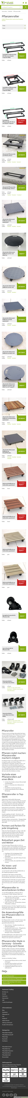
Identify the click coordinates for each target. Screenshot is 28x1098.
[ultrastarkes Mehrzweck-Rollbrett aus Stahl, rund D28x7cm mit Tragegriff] (14, 374)
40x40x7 (14, 226)
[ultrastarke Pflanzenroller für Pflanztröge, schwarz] (14, 176)
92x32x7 (14, 195)
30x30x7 (9, 226)
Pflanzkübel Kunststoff (7, 1034)
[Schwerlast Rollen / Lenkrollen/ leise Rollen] (14, 670)
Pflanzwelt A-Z (5, 1014)
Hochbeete (5, 1041)
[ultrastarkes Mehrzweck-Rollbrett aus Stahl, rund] (14, 341)
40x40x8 (14, 457)
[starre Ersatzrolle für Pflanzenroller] (14, 637)
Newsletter (5, 1012)
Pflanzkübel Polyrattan (7, 1050)
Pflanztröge (5, 1036)
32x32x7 (9, 162)
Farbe (4, 25)
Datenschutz (5, 998)
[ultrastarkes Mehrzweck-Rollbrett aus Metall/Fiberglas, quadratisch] (14, 439)
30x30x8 (9, 457)
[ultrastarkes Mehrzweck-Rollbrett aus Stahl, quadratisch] (14, 308)
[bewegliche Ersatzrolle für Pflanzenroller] (14, 604)
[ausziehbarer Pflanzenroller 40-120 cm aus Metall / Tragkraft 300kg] (14, 110)
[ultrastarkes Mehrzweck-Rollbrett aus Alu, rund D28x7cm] (14, 242)
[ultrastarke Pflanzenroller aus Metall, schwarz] (14, 143)
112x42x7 (19, 195)
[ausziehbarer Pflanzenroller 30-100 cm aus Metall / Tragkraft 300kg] (14, 44)
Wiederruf (4, 1018)
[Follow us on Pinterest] (15, 1095)
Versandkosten (25, 1097)
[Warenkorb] (26, 2)
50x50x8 (19, 457)
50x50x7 (19, 226)
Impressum (4, 996)
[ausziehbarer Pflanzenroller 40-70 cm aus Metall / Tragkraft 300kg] (14, 77)
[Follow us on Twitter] (4, 1095)
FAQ (3, 1016)
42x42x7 (14, 162)
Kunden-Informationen (7, 1024)
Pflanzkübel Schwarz (7, 1046)
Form (4, 28)
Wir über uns (5, 992)
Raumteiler (5, 1038)
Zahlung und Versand (7, 1022)
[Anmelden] (23, 2)
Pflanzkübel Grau (6, 1048)
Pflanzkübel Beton (6, 1052)
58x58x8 (9, 458)
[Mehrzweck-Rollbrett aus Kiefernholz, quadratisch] (14, 472)
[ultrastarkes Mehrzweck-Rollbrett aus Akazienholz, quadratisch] (14, 407)
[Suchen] (21, 7)
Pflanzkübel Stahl (6, 1055)
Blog (3, 1010)
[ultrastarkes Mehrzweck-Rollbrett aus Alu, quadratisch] (14, 209)
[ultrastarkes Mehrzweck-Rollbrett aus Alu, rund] (14, 275)
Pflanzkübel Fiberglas (7, 1032)
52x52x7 (19, 162)
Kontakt (4, 994)
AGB (3, 1000)
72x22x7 (9, 195)
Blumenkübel (5, 1057)
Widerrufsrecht (5, 1020)
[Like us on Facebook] (7, 1095)
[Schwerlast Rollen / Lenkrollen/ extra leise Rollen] (14, 703)
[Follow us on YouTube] (11, 1095)
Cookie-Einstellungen (7, 1002)
